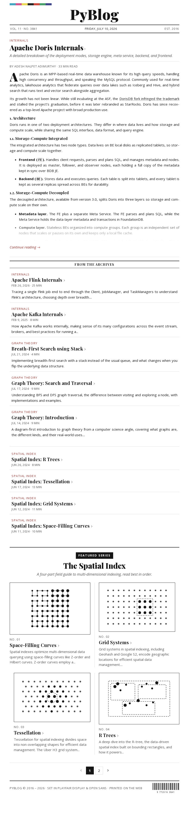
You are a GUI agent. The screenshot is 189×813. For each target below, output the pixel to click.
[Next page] (108, 770)
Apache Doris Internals (48, 47)
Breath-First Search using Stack (47, 348)
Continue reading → (25, 247)
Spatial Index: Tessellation (41, 481)
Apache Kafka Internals (37, 314)
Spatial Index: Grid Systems (42, 503)
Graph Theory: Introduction (43, 417)
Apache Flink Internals (37, 280)
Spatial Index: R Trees (36, 459)
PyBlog (94, 13)
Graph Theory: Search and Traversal (52, 383)
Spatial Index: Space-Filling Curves (51, 526)
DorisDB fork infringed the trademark (149, 98)
